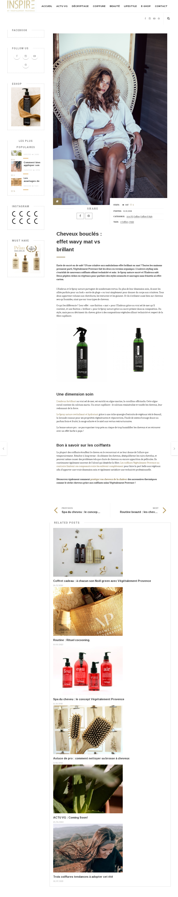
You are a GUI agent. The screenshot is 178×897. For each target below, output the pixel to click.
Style (132, 222)
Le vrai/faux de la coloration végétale (30, 150)
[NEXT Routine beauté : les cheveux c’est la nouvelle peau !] (174, 448)
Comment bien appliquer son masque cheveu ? (32, 166)
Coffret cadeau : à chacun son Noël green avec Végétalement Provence (102, 580)
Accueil (47, 6)
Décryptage (80, 6)
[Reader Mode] (57, 201)
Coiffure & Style (146, 216)
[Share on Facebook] (80, 216)
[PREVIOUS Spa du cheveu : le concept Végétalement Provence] (3, 448)
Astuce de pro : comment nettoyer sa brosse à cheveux (91, 758)
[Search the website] (168, 18)
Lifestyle (130, 6)
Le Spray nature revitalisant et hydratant (77, 414)
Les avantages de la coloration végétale (31, 182)
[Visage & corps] (26, 258)
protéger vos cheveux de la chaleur (108, 479)
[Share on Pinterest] (88, 216)
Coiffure (99, 6)
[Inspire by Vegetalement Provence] (22, 6)
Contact (161, 6)
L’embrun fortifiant (66, 401)
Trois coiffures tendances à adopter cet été (83, 876)
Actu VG (62, 6)
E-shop (146, 6)
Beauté (115, 6)
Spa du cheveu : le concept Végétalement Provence (97, 512)
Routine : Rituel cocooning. (71, 640)
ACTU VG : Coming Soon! (70, 817)
